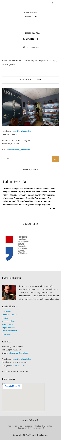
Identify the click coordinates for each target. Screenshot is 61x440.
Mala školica (7, 324)
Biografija (48, 426)
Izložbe (5, 318)
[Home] (24, 47)
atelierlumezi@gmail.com (19, 149)
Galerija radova (8, 321)
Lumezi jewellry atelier (21, 131)
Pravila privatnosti (9, 331)
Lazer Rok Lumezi (9, 315)
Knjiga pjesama (8, 327)
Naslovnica (6, 311)
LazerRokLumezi (18, 365)
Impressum (6, 334)
